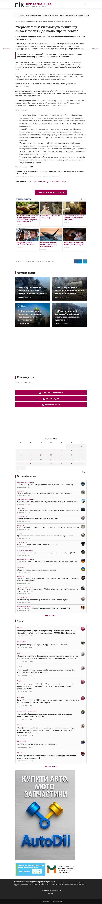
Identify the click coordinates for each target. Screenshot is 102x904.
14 (61, 455)
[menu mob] (86, 5)
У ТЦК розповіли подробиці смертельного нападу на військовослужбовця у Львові (48, 527)
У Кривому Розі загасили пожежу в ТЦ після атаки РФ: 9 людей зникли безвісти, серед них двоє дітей (47, 590)
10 (20, 455)
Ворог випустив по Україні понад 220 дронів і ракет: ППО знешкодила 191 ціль (47, 561)
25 (31, 464)
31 (20, 468)
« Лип (17, 472)
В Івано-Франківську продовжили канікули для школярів (37, 177)
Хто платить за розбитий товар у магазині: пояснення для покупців (42, 600)
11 (31, 455)
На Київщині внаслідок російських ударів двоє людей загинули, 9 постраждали (64, 15)
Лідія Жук (39, 261)
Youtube (55, 181)
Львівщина (20, 491)
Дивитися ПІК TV (52, 405)
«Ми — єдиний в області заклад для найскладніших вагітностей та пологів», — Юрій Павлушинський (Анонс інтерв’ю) (46, 671)
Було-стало (21, 641)
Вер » (84, 472)
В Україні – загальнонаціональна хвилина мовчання (36, 570)
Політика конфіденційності (51, 890)
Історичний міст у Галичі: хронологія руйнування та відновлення (42, 645)
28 (61, 464)
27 (51, 464)
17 (20, 459)
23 (81, 459)
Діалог (21, 620)
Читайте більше (51, 616)
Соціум (23, 21)
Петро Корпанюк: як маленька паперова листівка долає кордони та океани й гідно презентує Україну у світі (46, 757)
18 (31, 459)
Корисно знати (22, 516)
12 (41, 455)
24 (20, 464)
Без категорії (21, 508)
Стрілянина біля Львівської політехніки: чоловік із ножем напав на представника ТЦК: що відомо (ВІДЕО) (48, 580)
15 (71, 455)
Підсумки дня (52, 399)
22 (71, 459)
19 (41, 459)
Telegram (64, 181)
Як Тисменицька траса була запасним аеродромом (36, 744)
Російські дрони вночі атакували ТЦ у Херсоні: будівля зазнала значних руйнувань (48, 510)
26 (41, 464)
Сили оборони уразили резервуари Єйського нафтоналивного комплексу (32, 290)
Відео (19, 681)
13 (51, 455)
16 (81, 455)
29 (71, 464)
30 (81, 464)
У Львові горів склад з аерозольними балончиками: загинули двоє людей (69, 290)
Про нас (51, 893)
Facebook (39, 181)
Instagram (47, 181)
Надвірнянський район (24, 606)
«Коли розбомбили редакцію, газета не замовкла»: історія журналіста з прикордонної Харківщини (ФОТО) (44, 715)
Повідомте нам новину (52, 393)
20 (51, 459)
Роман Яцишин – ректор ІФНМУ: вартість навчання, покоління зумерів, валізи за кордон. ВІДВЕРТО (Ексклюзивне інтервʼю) (48, 701)
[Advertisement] (44, 352)
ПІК (25, 46)
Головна (17, 21)
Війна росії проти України (25, 482)
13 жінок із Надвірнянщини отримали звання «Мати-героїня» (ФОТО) (43, 608)
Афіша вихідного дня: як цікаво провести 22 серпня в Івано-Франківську (45, 536)
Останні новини (26, 476)
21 (61, 459)
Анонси (19, 533)
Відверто (20, 697)
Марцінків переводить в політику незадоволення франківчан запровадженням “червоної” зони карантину (49, 172)
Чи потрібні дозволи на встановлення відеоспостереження (39, 544)
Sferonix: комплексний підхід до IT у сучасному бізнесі (38, 519)
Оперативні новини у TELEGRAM (51, 192)
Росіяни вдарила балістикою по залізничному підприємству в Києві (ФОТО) (46, 553)
